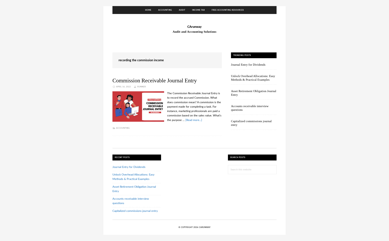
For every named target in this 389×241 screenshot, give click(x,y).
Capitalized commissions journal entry (135, 211)
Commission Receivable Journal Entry (154, 80)
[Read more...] (193, 120)
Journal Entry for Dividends (248, 64)
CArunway (194, 26)
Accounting (123, 128)
